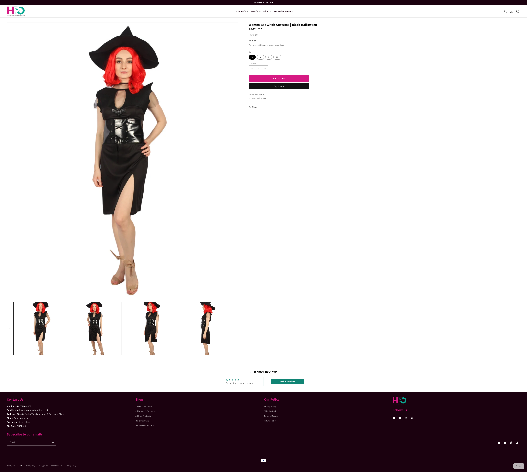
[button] (242, 11)
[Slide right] (235, 328)
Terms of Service (271, 416)
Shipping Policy (271, 411)
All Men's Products (143, 406)
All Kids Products (143, 416)
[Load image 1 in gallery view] (40, 328)
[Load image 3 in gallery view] (149, 328)
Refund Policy (270, 421)
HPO (14, 466)
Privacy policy (43, 466)
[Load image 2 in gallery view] (94, 328)
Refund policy (30, 466)
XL (277, 57)
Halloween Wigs (142, 421)
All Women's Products (145, 411)
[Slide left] (10, 328)
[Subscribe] (53, 442)
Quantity (252, 63)
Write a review (287, 381)
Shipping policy (70, 466)
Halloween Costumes (144, 425)
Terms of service (56, 466)
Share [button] (254, 107)
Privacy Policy (270, 406)
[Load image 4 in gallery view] (204, 328)
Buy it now (279, 86)
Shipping (262, 45)
